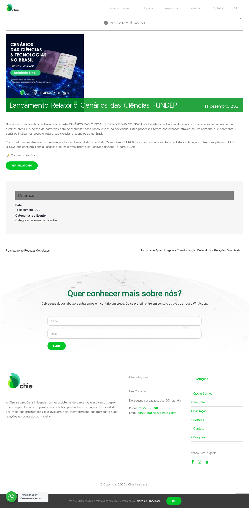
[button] (236, 7)
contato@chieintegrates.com (157, 412)
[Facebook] (193, 462)
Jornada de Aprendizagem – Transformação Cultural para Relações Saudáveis (190, 250)
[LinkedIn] (206, 462)
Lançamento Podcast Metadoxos (29, 250)
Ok (174, 501)
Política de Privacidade (148, 500)
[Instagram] (199, 462)
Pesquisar (199, 437)
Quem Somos (202, 393)
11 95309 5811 (148, 408)
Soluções (199, 402)
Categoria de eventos (30, 220)
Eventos (52, 220)
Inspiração (200, 411)
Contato (198, 428)
